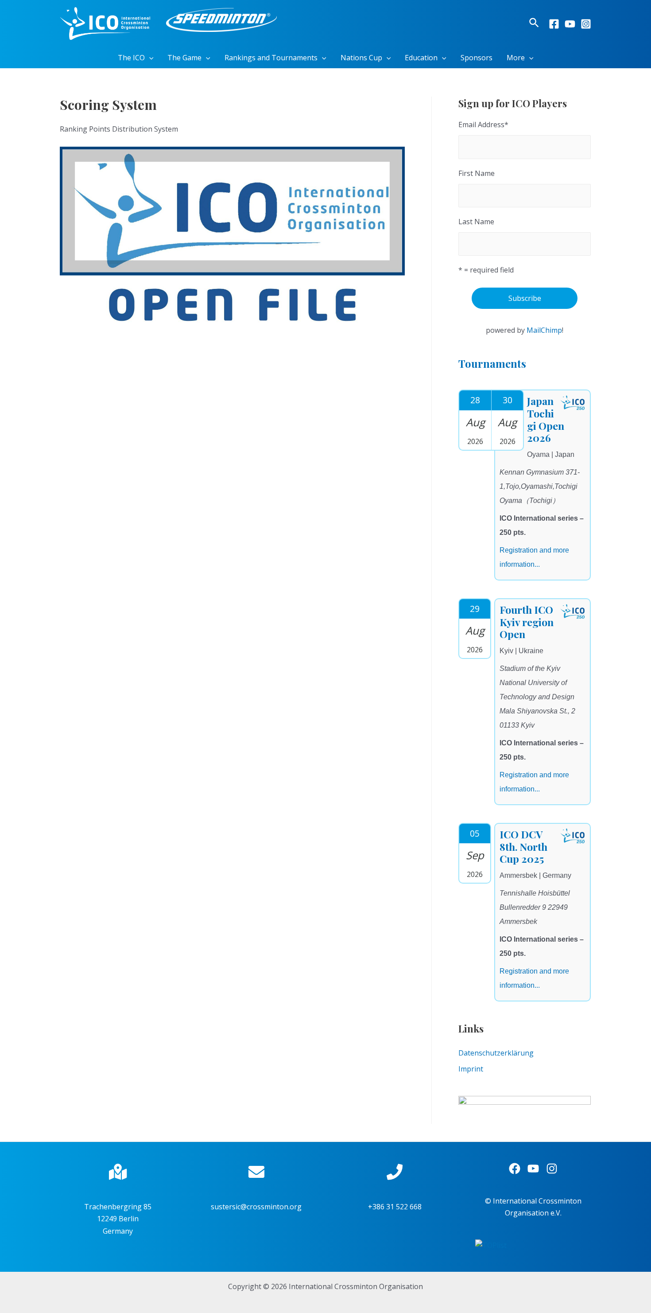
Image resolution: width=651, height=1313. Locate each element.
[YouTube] (570, 24)
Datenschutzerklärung (496, 1053)
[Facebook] (554, 24)
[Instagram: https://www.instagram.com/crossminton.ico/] (551, 1168)
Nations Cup (361, 57)
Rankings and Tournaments (271, 57)
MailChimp (544, 330)
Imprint (470, 1069)
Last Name (476, 221)
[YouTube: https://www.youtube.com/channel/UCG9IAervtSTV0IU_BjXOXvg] (533, 1168)
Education (421, 57)
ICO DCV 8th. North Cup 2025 (523, 846)
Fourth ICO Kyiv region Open (527, 622)
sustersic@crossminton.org (256, 1207)
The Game (184, 57)
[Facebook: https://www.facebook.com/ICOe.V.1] (514, 1168)
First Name (476, 173)
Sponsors (476, 57)
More (516, 57)
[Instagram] (586, 24)
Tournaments (492, 363)
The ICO (131, 57)
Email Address (483, 124)
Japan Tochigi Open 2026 (545, 419)
